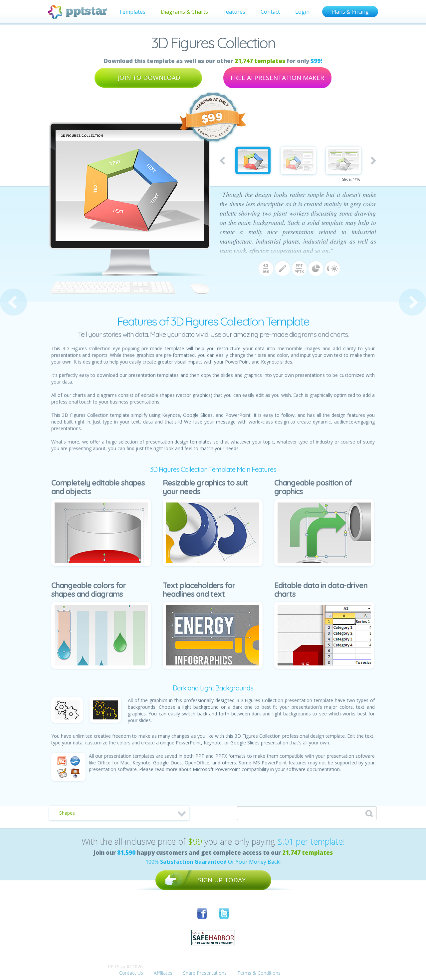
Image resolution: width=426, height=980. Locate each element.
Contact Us (131, 973)
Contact (270, 11)
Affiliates (163, 973)
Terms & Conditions (259, 973)
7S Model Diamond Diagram (412, 302)
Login (302, 11)
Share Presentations (205, 973)
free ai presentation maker (277, 77)
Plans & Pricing (350, 11)
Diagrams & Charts (184, 11)
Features (234, 11)
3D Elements (13, 302)
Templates (132, 11)
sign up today (222, 880)
